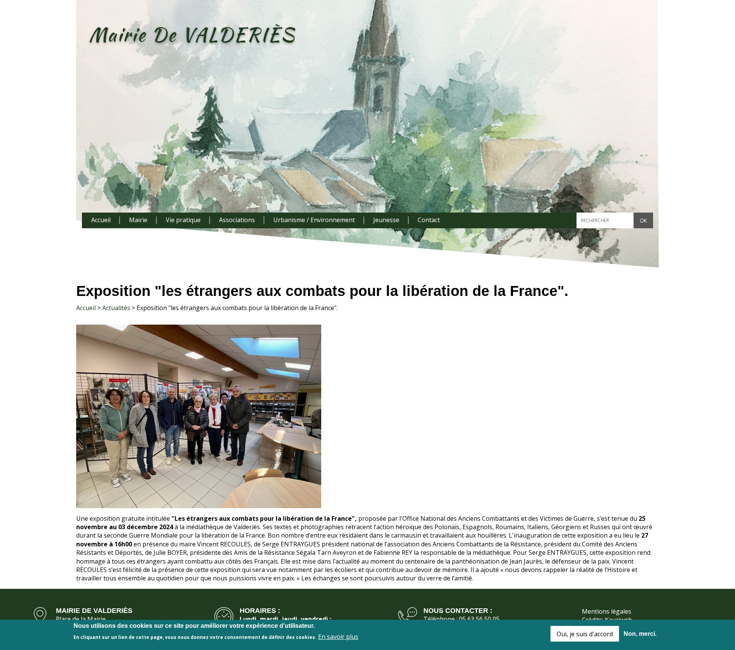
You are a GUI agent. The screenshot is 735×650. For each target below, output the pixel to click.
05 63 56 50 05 (479, 619)
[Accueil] (191, 35)
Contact (429, 220)
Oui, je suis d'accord (585, 634)
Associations (237, 220)
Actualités (116, 308)
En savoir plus (338, 636)
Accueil (101, 220)
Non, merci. (640, 633)
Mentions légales (606, 611)
